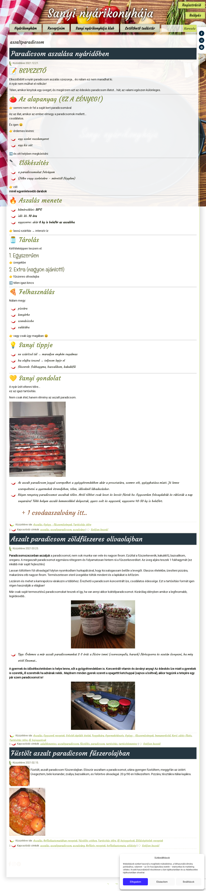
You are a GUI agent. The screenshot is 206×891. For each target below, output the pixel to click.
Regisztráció (191, 5)
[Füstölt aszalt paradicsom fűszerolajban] (20, 786)
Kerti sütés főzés (182, 735)
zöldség (131, 845)
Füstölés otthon (88, 840)
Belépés (195, 15)
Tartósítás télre (82, 524)
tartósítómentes (128, 743)
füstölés (85, 743)
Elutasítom (162, 881)
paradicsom (98, 743)
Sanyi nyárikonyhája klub (95, 28)
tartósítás (111, 743)
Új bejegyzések (37, 740)
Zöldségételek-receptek (149, 840)
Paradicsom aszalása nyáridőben (60, 53)
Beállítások (188, 881)
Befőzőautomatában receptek (60, 840)
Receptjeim (56, 28)
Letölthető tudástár (140, 28)
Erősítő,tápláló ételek (78, 735)
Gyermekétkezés (114, 735)
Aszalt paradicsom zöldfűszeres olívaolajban (77, 539)
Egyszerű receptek (54, 735)
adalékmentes (48, 743)
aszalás (44, 529)
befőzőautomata (116, 845)
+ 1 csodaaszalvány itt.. (53, 513)
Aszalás (37, 524)
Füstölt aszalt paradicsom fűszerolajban (70, 753)
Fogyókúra (98, 735)
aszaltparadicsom (61, 529)
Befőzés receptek (96, 845)
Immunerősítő (163, 735)
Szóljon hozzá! (99, 529)
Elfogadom (135, 881)
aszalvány (79, 529)
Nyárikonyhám (25, 28)
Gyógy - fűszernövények (57, 524)
